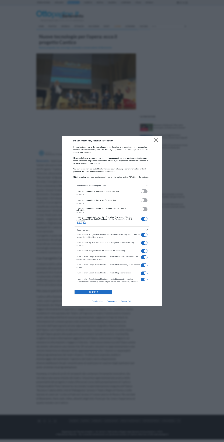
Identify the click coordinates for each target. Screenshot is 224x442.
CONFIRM (93, 292)
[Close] (156, 140)
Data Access (112, 301)
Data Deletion (97, 301)
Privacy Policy (126, 301)
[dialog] (112, 221)
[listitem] (112, 185)
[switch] (144, 191)
